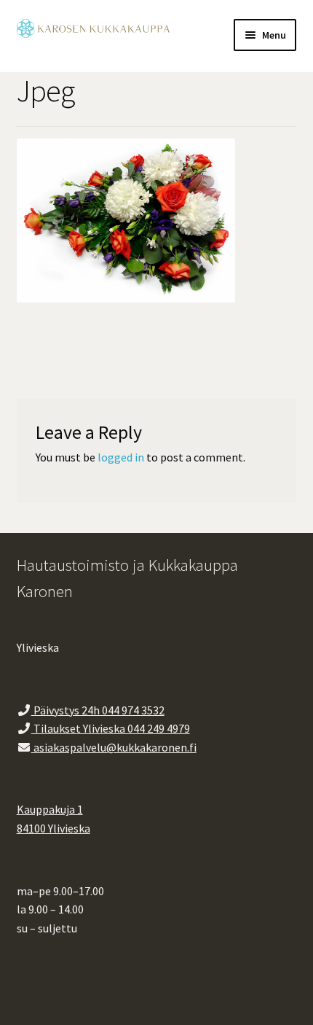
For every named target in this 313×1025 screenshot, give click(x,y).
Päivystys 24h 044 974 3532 (98, 710)
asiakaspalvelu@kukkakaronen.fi (114, 747)
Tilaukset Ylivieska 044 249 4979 (110, 728)
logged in (121, 457)
